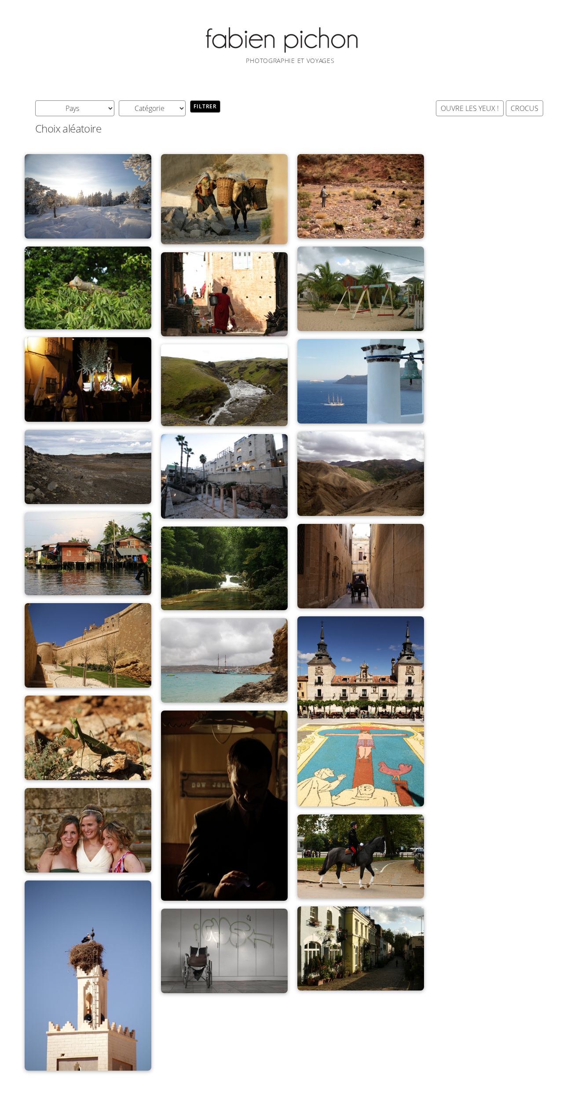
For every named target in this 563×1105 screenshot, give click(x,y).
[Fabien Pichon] (281, 50)
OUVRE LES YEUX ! (470, 108)
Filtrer (205, 106)
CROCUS (524, 108)
